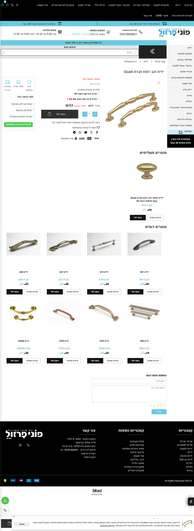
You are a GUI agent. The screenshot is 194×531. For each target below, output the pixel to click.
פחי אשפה (42, 5)
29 (21, 284)
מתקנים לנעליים (136, 470)
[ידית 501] (144, 255)
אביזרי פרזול (185, 441)
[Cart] (2, 5)
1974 (101, 348)
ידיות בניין (187, 89)
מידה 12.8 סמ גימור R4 (82, 99)
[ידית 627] (64, 255)
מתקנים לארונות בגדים (63, 5)
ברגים (189, 113)
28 (142, 284)
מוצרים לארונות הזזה (182, 15)
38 (67, 284)
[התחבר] (17, 5)
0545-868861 (71, 450)
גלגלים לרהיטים (184, 119)
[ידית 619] (104, 255)
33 (71, 105)
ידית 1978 (64, 341)
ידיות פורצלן (185, 456)
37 (92, 106)
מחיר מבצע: (79, 106)
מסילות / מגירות (141, 5)
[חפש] (7, 5)
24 (150, 210)
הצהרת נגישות (88, 453)
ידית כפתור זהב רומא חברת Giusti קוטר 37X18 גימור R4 (146, 199)
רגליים (189, 101)
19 (147, 353)
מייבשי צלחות (136, 452)
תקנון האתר (89, 457)
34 (107, 284)
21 (145, 210)
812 (92, 84)
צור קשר (147, 15)
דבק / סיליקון (137, 459)
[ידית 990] (144, 319)
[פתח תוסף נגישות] (191, 501)
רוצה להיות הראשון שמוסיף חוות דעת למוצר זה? (76, 122)
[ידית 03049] (23, 324)
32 (147, 284)
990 (141, 348)
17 (142, 353)
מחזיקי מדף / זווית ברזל (181, 107)
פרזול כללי (99, 5)
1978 (61, 348)
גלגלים (188, 467)
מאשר (22, 524)
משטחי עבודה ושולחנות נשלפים (181, 128)
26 (62, 353)
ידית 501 (144, 272)
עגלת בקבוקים (137, 441)
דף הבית (188, 5)
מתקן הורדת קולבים (134, 467)
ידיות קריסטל (185, 459)
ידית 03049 (23, 341)
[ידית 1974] (104, 322)
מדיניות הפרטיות (107, 525)
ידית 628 (23, 272)
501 (141, 279)
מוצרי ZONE (162, 15)
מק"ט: (97, 84)
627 (61, 279)
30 (102, 284)
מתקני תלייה (138, 463)
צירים (189, 95)
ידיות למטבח (185, 448)
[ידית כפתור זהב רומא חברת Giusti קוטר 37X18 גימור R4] (146, 183)
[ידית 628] (23, 255)
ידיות (178, 5)
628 (21, 279)
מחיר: (97, 106)
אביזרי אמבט (84, 5)
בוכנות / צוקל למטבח (119, 5)
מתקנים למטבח (161, 5)
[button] (159, 83)
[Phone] (12, 5)
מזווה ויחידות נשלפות (133, 448)
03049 (20, 348)
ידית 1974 (104, 341)
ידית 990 (144, 341)
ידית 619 (104, 272)
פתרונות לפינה (136, 445)
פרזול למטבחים (184, 445)
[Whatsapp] (5, 500)
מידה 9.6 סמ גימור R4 (85, 94)
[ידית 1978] (64, 324)
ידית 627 (64, 272)
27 (21, 353)
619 (101, 279)
